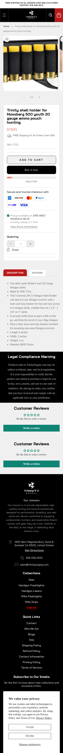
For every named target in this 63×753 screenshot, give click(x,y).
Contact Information (31, 656)
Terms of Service (31, 667)
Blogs (31, 634)
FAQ (31, 640)
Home (6, 26)
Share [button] (15, 249)
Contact (31, 623)
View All (31, 607)
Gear (31, 579)
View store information (24, 226)
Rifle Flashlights (31, 596)
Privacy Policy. (44, 718)
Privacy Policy (31, 662)
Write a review (31, 428)
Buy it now (31, 169)
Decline (30, 735)
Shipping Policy (31, 645)
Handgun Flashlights (31, 585)
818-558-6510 (34, 557)
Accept (30, 727)
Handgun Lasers (32, 591)
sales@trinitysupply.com (34, 564)
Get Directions (34, 550)
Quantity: (13, 236)
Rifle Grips (31, 602)
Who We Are (31, 628)
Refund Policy (31, 651)
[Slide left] (24, 97)
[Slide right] (39, 97)
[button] (4, 15)
